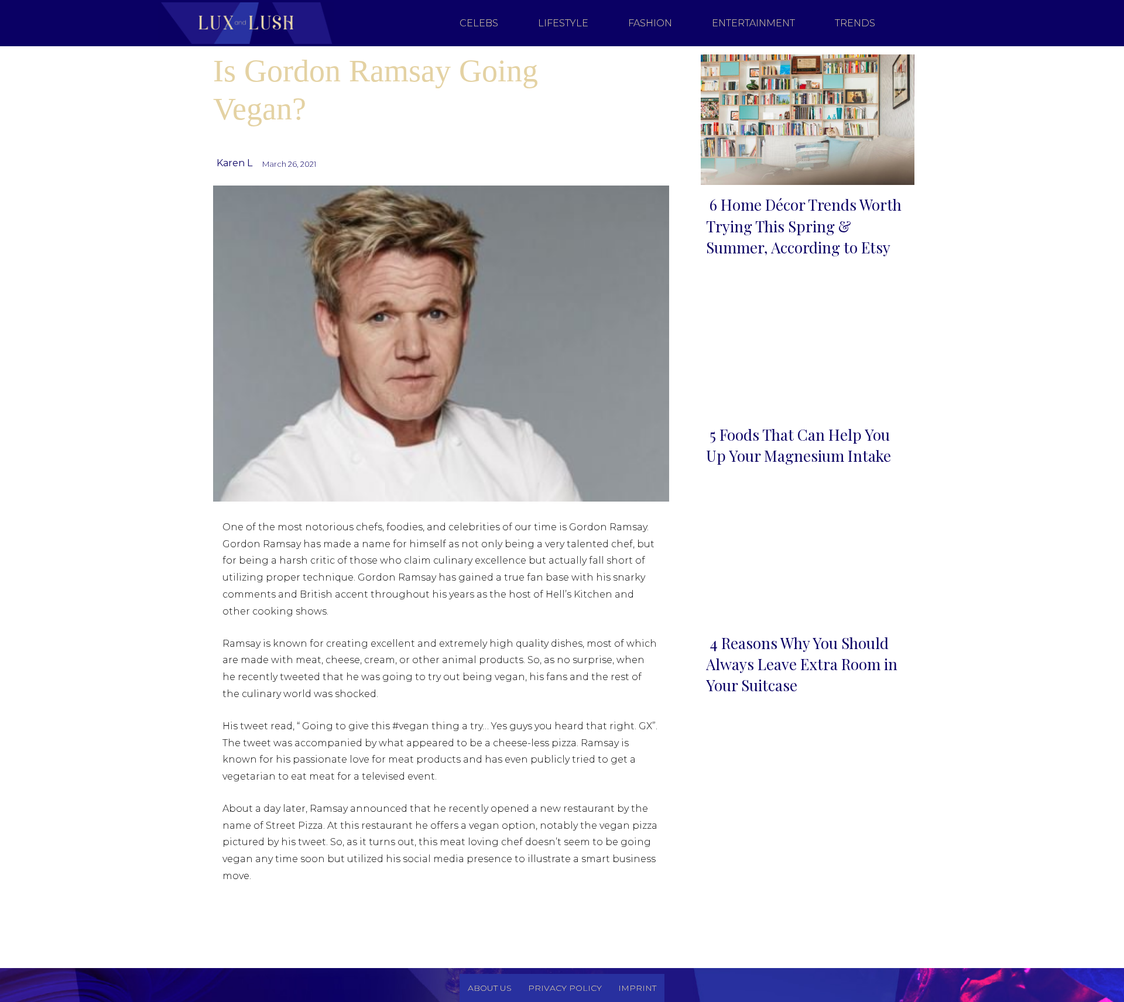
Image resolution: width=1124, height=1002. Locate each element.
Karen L (234, 163)
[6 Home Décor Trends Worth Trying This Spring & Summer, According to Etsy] (804, 117)
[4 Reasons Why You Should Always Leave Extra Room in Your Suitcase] (804, 555)
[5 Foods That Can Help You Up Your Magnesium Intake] (804, 347)
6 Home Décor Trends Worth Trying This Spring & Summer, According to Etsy (804, 226)
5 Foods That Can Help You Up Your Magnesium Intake (798, 445)
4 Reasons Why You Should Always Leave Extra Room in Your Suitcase (801, 664)
